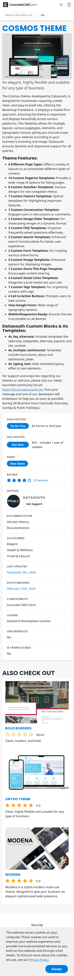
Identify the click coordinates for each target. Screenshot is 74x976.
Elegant (12, 544)
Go (43, 15)
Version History (18, 522)
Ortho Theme (17, 799)
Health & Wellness (20, 550)
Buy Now (18, 444)
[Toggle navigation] (69, 5)
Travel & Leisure (18, 556)
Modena (12, 874)
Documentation (18, 528)
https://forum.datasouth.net (22, 389)
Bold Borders (18, 728)
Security (37, 925)
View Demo (17, 463)
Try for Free (17, 426)
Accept (57, 969)
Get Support (34, 504)
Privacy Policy (38, 960)
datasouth (34, 497)
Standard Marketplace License (28, 621)
